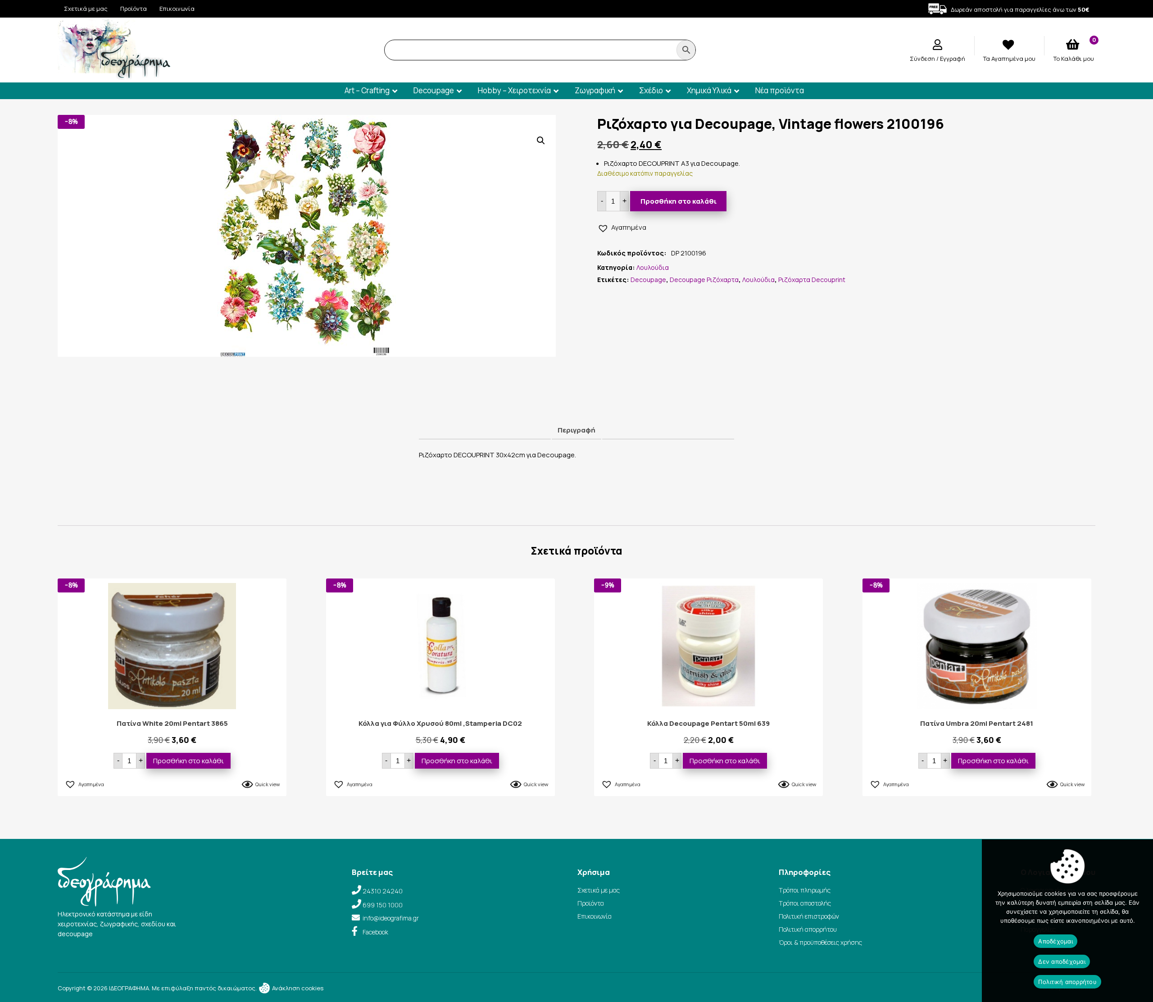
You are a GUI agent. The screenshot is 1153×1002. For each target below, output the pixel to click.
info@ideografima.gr (391, 918)
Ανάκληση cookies (297, 988)
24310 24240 (383, 891)
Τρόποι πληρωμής (805, 890)
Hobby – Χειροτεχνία (514, 90)
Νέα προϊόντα (779, 90)
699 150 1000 (383, 905)
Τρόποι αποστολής (805, 903)
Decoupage (433, 90)
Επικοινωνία (177, 9)
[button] (541, 140)
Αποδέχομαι (1055, 941)
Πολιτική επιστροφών (809, 916)
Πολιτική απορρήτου (808, 929)
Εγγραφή (952, 59)
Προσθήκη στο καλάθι (678, 201)
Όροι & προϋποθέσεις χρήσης (820, 942)
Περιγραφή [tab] (576, 430)
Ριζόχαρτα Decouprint (811, 279)
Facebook (375, 932)
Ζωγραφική (595, 90)
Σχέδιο (651, 90)
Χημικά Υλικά (709, 90)
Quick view (267, 784)
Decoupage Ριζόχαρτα (704, 279)
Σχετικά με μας (86, 9)
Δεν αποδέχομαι (1061, 961)
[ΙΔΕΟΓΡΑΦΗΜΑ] (114, 76)
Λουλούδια (652, 267)
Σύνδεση (923, 59)
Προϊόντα (133, 9)
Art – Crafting (367, 90)
